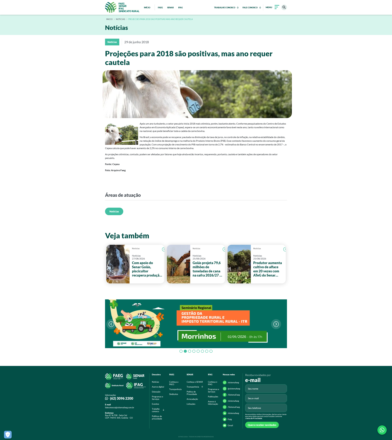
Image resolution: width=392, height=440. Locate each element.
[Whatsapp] (382, 430)
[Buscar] (284, 7)
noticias (120, 19)
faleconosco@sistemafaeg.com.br (119, 407)
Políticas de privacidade (157, 417)
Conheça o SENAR (195, 382)
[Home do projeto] (122, 7)
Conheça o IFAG (212, 383)
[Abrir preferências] (8, 434)
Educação (156, 391)
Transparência (175, 389)
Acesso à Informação (213, 402)
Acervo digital (158, 387)
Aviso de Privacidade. (254, 418)
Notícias (114, 211)
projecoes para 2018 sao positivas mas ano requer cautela (160, 19)
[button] (276, 324)
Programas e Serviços (157, 397)
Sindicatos (173, 394)
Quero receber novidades (262, 424)
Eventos (155, 404)
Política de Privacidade (192, 392)
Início (109, 19)
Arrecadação (192, 399)
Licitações (191, 404)
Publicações (213, 396)
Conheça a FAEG (173, 383)
